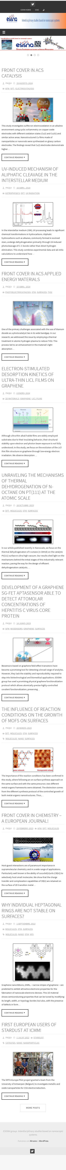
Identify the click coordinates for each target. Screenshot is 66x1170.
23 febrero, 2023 (24, 822)
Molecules (16, 509)
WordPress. (44, 1130)
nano (21, 733)
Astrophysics (12, 196)
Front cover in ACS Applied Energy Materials (31, 279)
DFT (12, 92)
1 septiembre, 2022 (25, 917)
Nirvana (33, 1130)
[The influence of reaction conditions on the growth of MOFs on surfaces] (33, 754)
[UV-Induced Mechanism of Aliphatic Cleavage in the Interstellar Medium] (33, 217)
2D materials (12, 398)
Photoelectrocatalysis (18, 293)
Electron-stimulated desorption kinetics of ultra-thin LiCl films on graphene (28, 378)
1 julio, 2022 (22, 1028)
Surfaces (42, 293)
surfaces (30, 733)
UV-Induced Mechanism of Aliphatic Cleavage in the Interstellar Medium (30, 178)
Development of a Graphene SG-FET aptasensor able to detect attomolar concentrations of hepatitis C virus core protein (33, 599)
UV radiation (33, 196)
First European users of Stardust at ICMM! (29, 1018)
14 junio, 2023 (23, 621)
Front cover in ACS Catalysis (23, 78)
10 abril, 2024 (23, 288)
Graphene (25, 398)
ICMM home (26, 10)
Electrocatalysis (24, 92)
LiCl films (37, 398)
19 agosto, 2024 (24, 88)
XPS (31, 926)
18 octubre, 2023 (25, 504)
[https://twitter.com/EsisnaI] (32, 4)
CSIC (37, 10)
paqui (9, 88)
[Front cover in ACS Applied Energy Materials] (33, 314)
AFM (7, 92)
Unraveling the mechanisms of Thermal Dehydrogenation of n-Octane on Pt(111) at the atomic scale (33, 485)
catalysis (10, 1033)
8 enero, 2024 (23, 393)
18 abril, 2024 (23, 191)
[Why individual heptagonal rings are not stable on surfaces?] (33, 953)
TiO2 (50, 293)
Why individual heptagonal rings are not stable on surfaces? (32, 904)
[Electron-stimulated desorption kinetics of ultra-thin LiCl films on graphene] (33, 419)
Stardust (38, 1028)
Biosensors (16, 625)
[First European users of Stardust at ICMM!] (33, 1054)
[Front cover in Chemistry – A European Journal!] (33, 843)
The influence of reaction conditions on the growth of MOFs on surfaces (32, 711)
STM (34, 293)
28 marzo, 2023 (24, 724)
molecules (11, 733)
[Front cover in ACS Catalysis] (33, 114)
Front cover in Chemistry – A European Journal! (32, 812)
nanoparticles (31, 1033)
